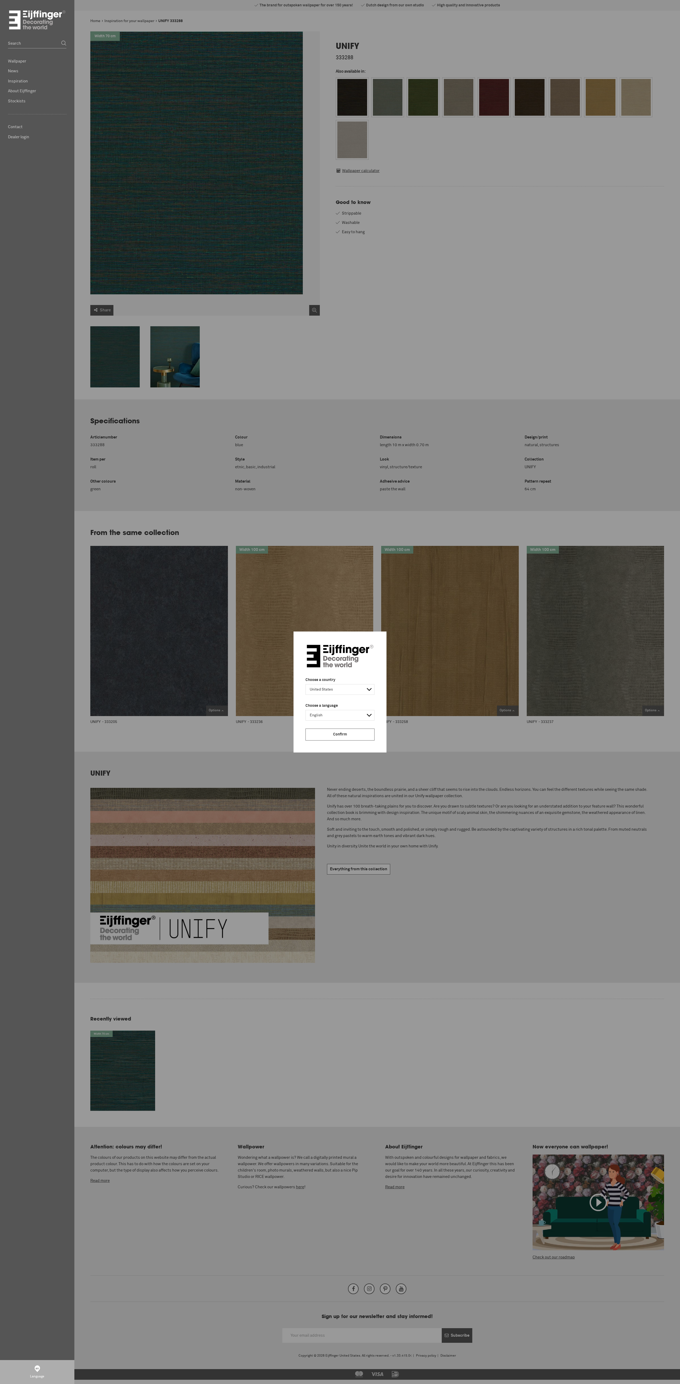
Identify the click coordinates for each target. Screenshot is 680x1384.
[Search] (63, 43)
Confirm (340, 734)
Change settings (186, 1377)
